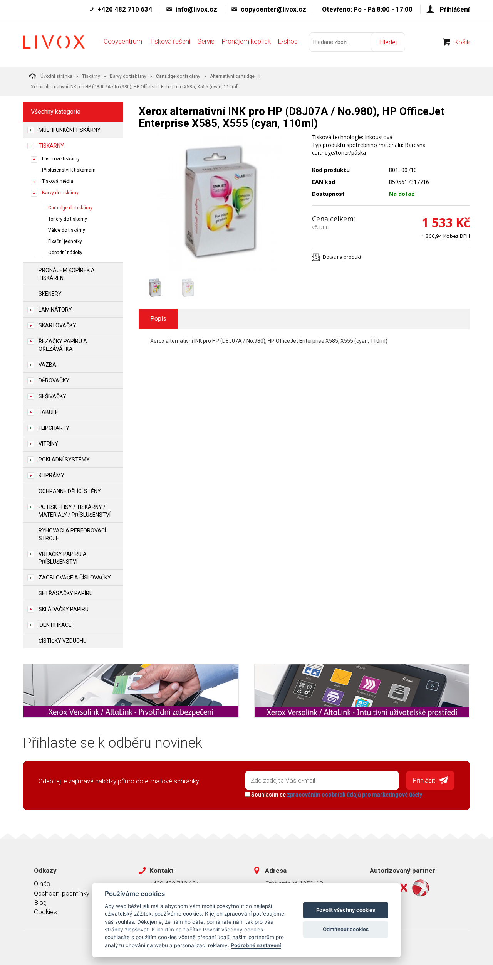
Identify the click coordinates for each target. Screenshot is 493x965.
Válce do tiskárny (66, 230)
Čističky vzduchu (63, 641)
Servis (206, 41)
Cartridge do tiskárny (178, 76)
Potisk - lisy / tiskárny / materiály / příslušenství (75, 511)
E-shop (288, 41)
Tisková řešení (169, 41)
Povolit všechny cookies (345, 910)
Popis (158, 318)
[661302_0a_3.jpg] (219, 202)
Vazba (47, 365)
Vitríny (48, 444)
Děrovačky (54, 380)
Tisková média (57, 181)
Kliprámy (51, 475)
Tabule (48, 412)
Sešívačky (52, 396)
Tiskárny (91, 76)
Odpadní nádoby (65, 252)
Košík (462, 42)
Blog (40, 902)
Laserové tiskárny (61, 159)
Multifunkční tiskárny (70, 130)
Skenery (50, 294)
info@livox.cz (196, 9)
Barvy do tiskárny (128, 76)
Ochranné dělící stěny (70, 491)
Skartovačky (57, 325)
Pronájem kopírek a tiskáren (67, 274)
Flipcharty (54, 428)
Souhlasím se (336, 795)
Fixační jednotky (65, 241)
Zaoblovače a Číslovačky (75, 577)
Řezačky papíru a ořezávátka (63, 345)
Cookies (45, 912)
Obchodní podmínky (61, 893)
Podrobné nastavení (256, 945)
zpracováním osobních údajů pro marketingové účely (354, 795)
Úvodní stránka (56, 76)
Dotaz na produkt (342, 257)
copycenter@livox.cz (273, 9)
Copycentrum (123, 41)
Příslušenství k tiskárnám (69, 170)
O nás (42, 884)
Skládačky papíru (64, 609)
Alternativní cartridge (232, 76)
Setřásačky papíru (66, 593)
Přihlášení (455, 9)
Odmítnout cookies (346, 929)
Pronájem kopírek (246, 41)
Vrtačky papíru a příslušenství (63, 558)
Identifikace (55, 625)
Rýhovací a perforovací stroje (72, 534)
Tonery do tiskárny (67, 219)
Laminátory (55, 310)
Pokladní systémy (64, 459)
